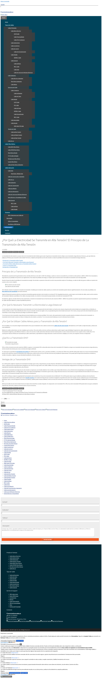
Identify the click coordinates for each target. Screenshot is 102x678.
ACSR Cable (16, 34)
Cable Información (14, 601)
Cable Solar (16, 69)
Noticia (7, 230)
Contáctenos (13, 598)
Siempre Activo (14, 652)
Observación (15, 657)
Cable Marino (14, 84)
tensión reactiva (30, 377)
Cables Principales (12, 28)
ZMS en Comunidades (13, 221)
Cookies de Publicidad (7, 667)
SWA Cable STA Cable (19, 126)
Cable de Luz (11, 141)
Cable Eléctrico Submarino (17, 78)
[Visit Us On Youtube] (29, 409)
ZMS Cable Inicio (14, 594)
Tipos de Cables (9, 25)
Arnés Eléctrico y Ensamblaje (11, 493)
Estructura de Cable (12, 87)
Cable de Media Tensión (16, 135)
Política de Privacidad (15, 606)
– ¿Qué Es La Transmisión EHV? (9, 265)
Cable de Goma (17, 108)
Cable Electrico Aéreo (9, 422)
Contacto (7, 233)
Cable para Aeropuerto (13, 191)
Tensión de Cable (12, 129)
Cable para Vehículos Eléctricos (12, 492)
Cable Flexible (14, 54)
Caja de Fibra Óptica (12, 162)
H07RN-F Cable (17, 57)
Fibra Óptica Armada (12, 153)
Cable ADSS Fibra (8, 434)
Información (8, 227)
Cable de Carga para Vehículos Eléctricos (23, 72)
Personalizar (4, 640)
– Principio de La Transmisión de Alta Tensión (12, 260)
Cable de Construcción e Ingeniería (16, 176)
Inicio (6, 22)
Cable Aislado (14, 99)
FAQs (11, 605)
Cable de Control (15, 49)
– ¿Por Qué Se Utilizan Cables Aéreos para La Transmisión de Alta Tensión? (19, 264)
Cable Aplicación (9, 168)
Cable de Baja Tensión (16, 138)
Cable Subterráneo (15, 43)
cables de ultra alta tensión (61, 325)
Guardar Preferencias (14, 673)
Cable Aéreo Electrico (16, 31)
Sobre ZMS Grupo (14, 596)
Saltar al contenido (5, 1)
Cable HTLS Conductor (19, 40)
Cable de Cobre (17, 96)
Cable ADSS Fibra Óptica (13, 147)
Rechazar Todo (11, 640)
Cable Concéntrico (15, 46)
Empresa (7, 212)
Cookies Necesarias (6, 652)
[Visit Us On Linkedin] (18, 409)
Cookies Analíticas (6, 662)
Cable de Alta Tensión (16, 132)
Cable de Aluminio (18, 93)
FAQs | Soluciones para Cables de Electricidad (15, 217)
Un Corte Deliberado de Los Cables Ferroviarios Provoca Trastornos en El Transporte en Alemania (24, 392)
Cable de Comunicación (13, 185)
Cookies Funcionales (6, 657)
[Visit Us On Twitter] (40, 409)
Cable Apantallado (15, 120)
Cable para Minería (12, 188)
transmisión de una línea (22, 351)
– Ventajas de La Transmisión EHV (10, 267)
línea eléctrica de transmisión (9, 291)
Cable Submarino (12, 75)
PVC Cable (16, 105)
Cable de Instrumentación (20, 51)
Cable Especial (14, 60)
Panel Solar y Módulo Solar (17, 173)
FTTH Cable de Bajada (13, 156)
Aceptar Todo (20, 640)
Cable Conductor (15, 90)
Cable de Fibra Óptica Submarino (15, 164)
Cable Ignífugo (17, 63)
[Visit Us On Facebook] (7, 409)
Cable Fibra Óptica (10, 144)
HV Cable (20, 390)
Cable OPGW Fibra (8, 436)
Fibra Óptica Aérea (14, 586)
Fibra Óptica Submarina (16, 81)
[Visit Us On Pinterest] (51, 409)
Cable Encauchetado (19, 114)
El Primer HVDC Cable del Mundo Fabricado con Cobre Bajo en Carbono (18, 394)
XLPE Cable (16, 102)
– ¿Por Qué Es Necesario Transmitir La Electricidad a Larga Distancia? (18, 262)
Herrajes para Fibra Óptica (14, 159)
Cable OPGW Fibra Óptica (14, 150)
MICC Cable (16, 66)
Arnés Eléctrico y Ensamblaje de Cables (17, 197)
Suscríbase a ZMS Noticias (14, 224)
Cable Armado (14, 123)
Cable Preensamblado (19, 37)
